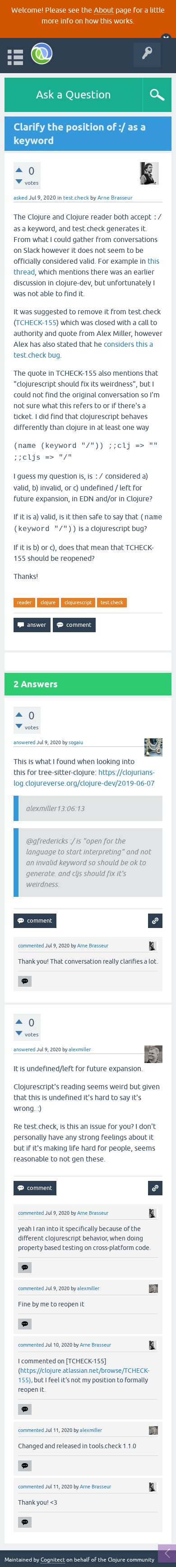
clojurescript (78, 602)
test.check (76, 198)
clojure (48, 602)
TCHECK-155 (36, 322)
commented (31, 945)
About (104, 10)
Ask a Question (73, 95)
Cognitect (53, 1560)
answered (24, 742)
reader (24, 602)
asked (21, 198)
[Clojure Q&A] (42, 53)
